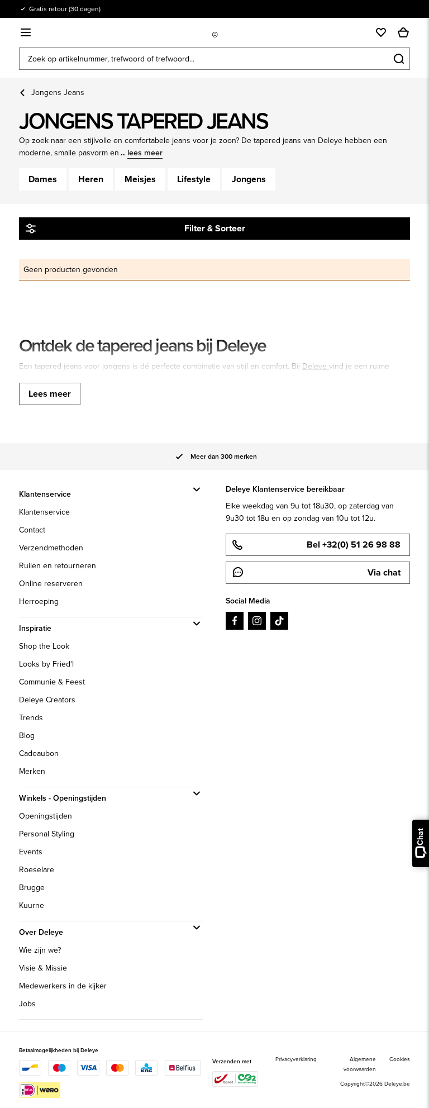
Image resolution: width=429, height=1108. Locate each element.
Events (30, 852)
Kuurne (31, 905)
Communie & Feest (52, 682)
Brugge (32, 887)
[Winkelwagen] (403, 32)
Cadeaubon (39, 753)
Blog (27, 735)
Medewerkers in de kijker (63, 986)
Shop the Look (44, 646)
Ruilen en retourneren (57, 566)
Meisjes (140, 179)
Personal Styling (46, 834)
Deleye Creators (47, 700)
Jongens (249, 179)
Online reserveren (51, 583)
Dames (42, 179)
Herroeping (39, 601)
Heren (90, 179)
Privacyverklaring (296, 1059)
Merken (32, 771)
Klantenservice (44, 512)
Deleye (315, 366)
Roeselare (36, 870)
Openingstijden (45, 816)
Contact (32, 530)
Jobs (27, 1004)
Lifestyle (194, 179)
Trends (31, 718)
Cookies (399, 1059)
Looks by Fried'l (46, 664)
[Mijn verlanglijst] (381, 32)
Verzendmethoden (51, 548)
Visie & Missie (43, 968)
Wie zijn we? (40, 950)
